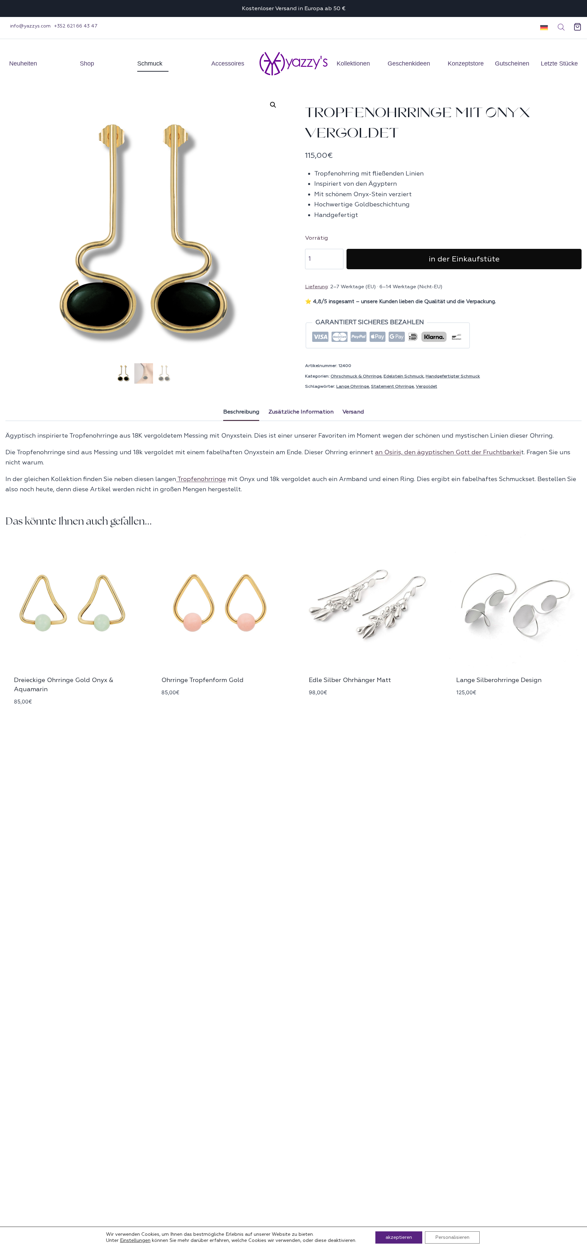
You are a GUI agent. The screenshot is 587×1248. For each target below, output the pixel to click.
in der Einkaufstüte (464, 259)
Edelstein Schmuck (404, 376)
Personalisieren (452, 1237)
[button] (541, 27)
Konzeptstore (466, 63)
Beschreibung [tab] (241, 411)
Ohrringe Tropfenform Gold (202, 680)
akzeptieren (399, 1237)
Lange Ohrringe (352, 386)
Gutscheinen (512, 63)
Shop (87, 63)
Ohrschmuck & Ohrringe (356, 376)
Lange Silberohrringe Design (498, 680)
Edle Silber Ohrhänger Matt (350, 680)
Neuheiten (23, 63)
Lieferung (316, 286)
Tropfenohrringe (201, 479)
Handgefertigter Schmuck (453, 376)
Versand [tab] (353, 411)
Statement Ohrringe (392, 386)
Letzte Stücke (559, 63)
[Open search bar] (561, 27)
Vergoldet (426, 386)
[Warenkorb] (577, 27)
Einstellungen (135, 1240)
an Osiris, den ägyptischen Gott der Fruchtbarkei (448, 452)
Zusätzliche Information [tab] (301, 411)
